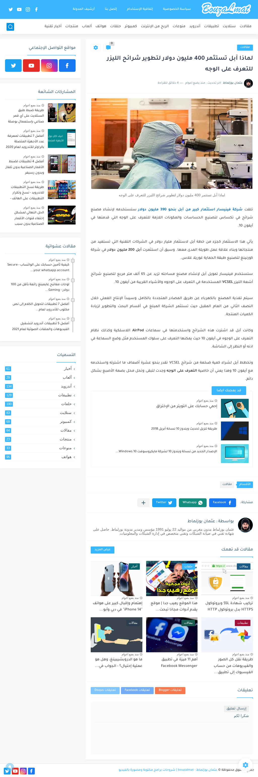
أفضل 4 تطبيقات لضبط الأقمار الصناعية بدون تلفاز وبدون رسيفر (25, 167)
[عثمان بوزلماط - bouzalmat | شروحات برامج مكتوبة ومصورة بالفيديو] (226, 9)
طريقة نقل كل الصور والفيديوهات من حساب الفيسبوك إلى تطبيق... (233, 666)
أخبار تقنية (53, 27)
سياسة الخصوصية (177, 9)
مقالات (245, 27)
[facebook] (37, 9)
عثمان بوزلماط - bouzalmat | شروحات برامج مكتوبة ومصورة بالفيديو (168, 770)
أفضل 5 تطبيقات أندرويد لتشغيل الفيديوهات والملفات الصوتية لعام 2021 (40, 326)
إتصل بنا (111, 9)
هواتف (100, 27)
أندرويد (194, 27)
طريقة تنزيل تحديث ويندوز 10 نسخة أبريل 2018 (184, 429)
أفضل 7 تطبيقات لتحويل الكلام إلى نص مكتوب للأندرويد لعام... (41, 307)
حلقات (115, 27)
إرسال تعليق (236, 709)
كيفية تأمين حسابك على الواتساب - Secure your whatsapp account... (38, 267)
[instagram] (28, 9)
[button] (222, 502)
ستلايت (229, 27)
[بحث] (10, 27)
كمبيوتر (131, 27)
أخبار (39, 368)
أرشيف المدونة (84, 9)
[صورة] (62, 112)
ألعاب (87, 27)
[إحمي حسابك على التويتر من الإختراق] (235, 408)
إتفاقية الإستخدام (140, 9)
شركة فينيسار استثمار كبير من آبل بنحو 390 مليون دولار (190, 210)
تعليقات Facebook (137, 690)
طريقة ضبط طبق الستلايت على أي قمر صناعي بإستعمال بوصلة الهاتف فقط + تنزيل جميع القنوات (25, 117)
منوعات (179, 27)
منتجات (71, 27)
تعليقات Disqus (105, 690)
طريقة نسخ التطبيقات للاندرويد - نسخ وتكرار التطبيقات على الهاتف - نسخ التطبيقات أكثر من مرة (27, 194)
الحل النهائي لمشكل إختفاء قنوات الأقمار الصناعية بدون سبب (29, 218)
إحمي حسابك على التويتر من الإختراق (186, 407)
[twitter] (11, 9)
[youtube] (19, 9)
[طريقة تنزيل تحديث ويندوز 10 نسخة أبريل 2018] (235, 431)
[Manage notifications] (10, 767)
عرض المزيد (102, 550)
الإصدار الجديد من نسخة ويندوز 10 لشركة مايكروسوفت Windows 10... (166, 452)
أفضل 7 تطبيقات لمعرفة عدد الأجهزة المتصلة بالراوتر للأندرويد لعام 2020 (25, 142)
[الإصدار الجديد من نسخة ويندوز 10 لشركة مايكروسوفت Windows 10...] (235, 453)
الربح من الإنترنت (155, 27)
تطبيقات (211, 27)
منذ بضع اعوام (205, 400)
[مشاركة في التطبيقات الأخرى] (143, 502)
